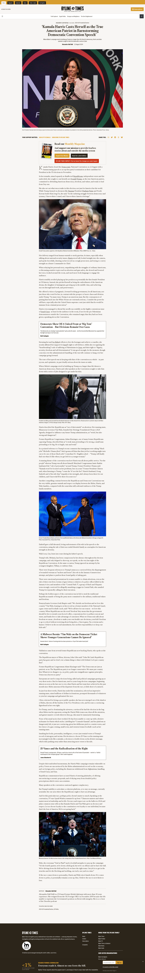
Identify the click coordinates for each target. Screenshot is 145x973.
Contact (84, 938)
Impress (73, 939)
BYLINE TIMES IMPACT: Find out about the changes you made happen (77, 161)
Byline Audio (101, 948)
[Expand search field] (142, 16)
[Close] (143, 961)
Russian (71, 191)
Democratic (66, 167)
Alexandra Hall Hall (67, 44)
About (83, 936)
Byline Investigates (102, 957)
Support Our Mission (62, 155)
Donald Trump (76, 179)
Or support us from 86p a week (110, 967)
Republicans (78, 176)
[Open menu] (2, 16)
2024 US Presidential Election (82, 22)
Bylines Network (102, 959)
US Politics (56, 909)
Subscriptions (138, 9)
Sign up (119, 962)
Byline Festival (101, 938)
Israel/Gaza (45, 312)
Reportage (66, 23)
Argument (59, 23)
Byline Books (101, 945)
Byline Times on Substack (104, 943)
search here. (54, 953)
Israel (65, 345)
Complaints (85, 944)
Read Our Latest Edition (79, 155)
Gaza (80, 347)
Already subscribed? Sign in (109, 970)
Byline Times (101, 936)
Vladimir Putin (87, 191)
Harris (70, 258)
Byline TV (100, 941)
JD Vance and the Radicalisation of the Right (64, 748)
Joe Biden (55, 342)
